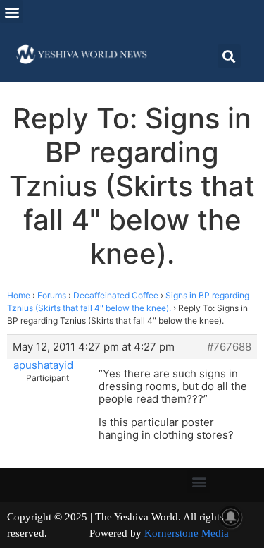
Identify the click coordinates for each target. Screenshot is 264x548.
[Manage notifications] (231, 517)
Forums (51, 295)
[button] (11, 11)
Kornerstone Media (186, 533)
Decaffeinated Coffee (115, 295)
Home (18, 295)
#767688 (229, 347)
